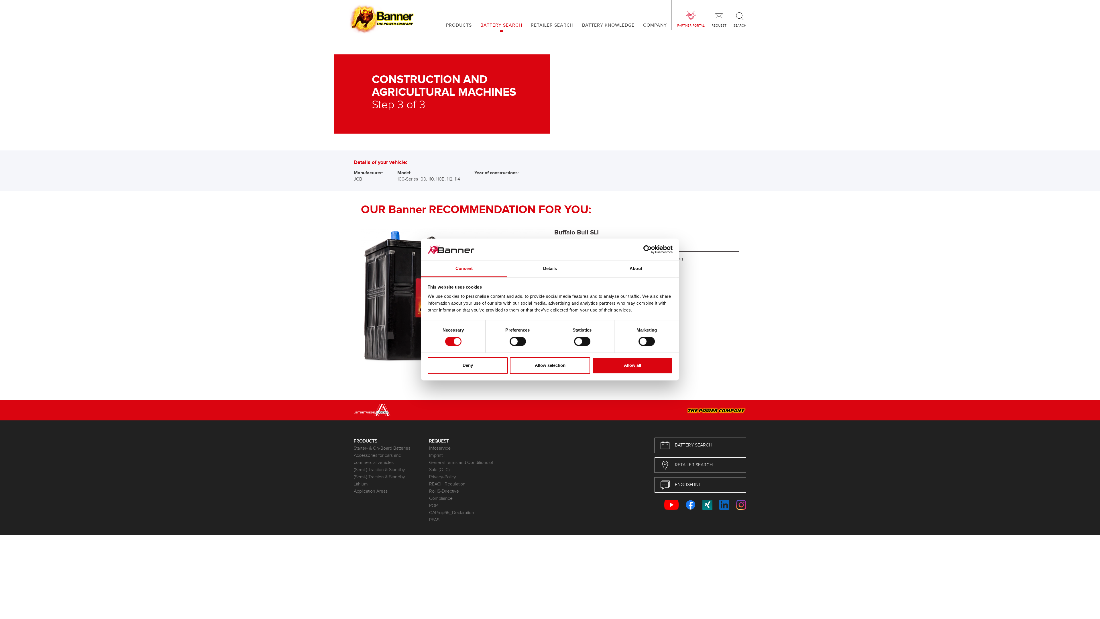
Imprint (436, 455)
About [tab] (636, 268)
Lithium (361, 484)
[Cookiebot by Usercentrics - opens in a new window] (647, 249)
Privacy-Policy (442, 477)
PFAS (434, 520)
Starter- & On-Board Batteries (382, 448)
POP (433, 505)
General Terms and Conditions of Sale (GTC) (461, 466)
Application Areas (371, 491)
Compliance (441, 498)
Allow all (632, 365)
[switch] (518, 341)
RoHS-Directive (444, 491)
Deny (468, 365)
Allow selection (550, 365)
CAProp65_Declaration (451, 513)
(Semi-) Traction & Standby (379, 470)
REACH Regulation (447, 484)
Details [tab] (550, 268)
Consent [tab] (464, 268)
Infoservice (440, 448)
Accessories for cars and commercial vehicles (377, 459)
